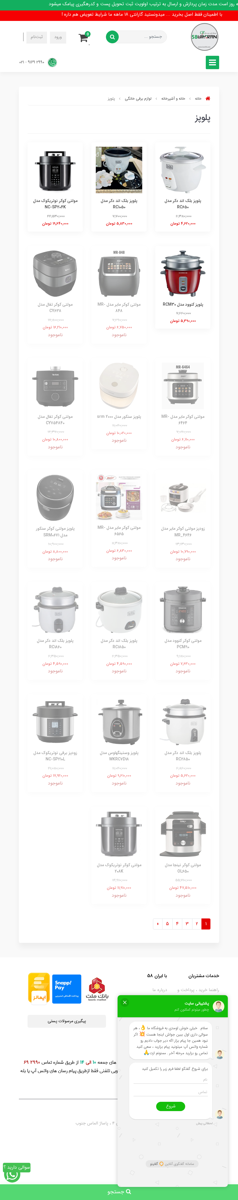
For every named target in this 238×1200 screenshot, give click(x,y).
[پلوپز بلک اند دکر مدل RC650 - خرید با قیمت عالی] (183, 169)
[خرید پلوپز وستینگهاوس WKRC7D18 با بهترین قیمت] (119, 721)
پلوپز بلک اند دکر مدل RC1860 (55, 643)
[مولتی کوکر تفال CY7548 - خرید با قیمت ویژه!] (55, 385)
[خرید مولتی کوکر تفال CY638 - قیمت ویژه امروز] (55, 273)
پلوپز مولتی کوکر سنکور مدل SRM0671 (55, 531)
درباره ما (159, 989)
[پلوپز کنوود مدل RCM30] (183, 273)
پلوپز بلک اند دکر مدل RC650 (183, 204)
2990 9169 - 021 (32, 62)
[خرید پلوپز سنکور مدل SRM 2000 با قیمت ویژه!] (119, 385)
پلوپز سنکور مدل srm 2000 (119, 416)
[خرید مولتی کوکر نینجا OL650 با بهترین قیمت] (183, 833)
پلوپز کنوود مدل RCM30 (183, 304)
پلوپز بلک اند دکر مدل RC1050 (119, 204)
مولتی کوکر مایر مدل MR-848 (119, 307)
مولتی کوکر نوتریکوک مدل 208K (119, 868)
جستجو (116, 1192)
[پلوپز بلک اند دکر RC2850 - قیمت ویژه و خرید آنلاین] (183, 721)
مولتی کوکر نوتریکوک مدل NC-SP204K (55, 204)
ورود (58, 37)
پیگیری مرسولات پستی (67, 1021)
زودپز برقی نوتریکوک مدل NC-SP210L (55, 756)
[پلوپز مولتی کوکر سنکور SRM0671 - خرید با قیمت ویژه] (55, 497)
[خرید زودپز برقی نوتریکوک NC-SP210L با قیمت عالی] (55, 721)
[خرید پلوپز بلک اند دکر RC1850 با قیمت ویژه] (119, 609)
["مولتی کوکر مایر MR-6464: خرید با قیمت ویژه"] (183, 385)
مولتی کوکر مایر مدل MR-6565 (119, 530)
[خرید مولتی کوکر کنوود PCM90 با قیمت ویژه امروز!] (183, 609)
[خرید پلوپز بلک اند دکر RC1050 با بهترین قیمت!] (119, 169)
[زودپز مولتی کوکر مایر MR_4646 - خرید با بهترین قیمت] (183, 497)
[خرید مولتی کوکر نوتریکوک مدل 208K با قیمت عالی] (119, 833)
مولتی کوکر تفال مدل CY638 (55, 307)
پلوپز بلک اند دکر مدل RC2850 (183, 756)
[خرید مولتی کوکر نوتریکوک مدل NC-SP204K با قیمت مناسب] (55, 169)
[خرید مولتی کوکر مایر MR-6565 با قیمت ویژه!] (119, 497)
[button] (85, 37)
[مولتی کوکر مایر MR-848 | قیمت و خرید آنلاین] (119, 273)
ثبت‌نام (37, 37)
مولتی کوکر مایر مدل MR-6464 (182, 419)
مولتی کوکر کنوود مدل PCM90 (183, 643)
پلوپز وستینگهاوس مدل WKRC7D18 (119, 756)
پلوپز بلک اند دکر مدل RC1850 (119, 643)
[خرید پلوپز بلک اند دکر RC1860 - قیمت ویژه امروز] (55, 609)
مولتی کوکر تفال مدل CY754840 (55, 419)
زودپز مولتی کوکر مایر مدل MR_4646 (183, 531)
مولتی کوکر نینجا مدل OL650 (183, 868)
